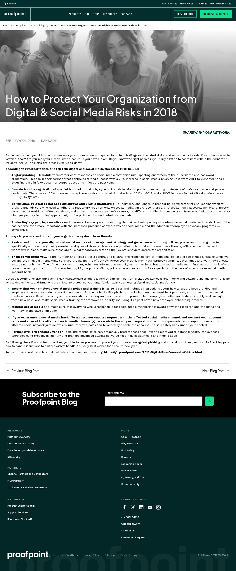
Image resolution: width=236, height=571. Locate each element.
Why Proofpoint (130, 443)
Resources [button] (110, 14)
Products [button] (75, 14)
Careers (126, 457)
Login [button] (200, 3)
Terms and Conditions (65, 555)
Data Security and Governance (25, 450)
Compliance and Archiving (29, 25)
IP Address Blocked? (19, 519)
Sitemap (109, 555)
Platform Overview (18, 436)
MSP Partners (15, 480)
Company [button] (126, 14)
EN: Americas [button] (219, 3)
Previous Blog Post (25, 371)
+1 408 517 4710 (130, 517)
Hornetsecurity (130, 484)
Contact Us (127, 530)
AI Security (13, 457)
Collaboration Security (20, 443)
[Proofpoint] (17, 14)
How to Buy (128, 450)
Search (11, 3)
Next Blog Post (213, 371)
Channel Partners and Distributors (27, 473)
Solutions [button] (92, 14)
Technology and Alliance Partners (27, 487)
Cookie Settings (129, 555)
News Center (129, 470)
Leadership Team (131, 463)
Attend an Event (130, 523)
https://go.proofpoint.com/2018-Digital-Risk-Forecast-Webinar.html (153, 352)
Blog (5, 25)
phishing (154, 342)
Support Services (17, 512)
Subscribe (209, 401)
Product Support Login (21, 505)
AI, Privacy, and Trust (133, 477)
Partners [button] (168, 3)
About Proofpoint (132, 436)
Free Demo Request (133, 537)
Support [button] (185, 3)
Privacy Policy (91, 555)
